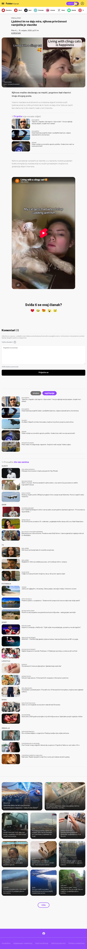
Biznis (63, 10)
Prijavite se (43, 372)
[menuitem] (82, 3)
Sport (29, 10)
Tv (83, 10)
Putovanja (41, 10)
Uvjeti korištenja (41, 943)
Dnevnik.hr (9, 10)
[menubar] (82, 3)
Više (43, 905)
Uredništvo (6, 943)
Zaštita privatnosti (58, 943)
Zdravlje (74, 10)
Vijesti (20, 10)
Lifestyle (52, 10)
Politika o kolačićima (76, 943)
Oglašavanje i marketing (22, 943)
